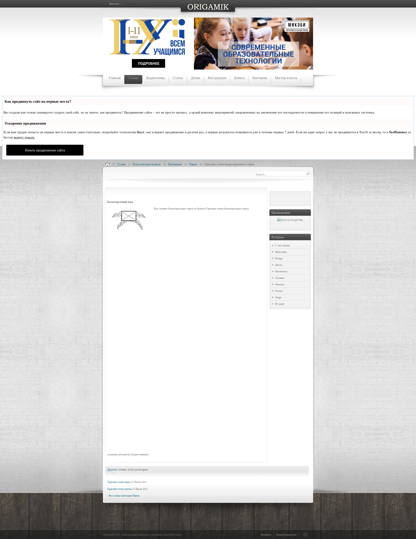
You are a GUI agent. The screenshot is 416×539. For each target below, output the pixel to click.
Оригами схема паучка (119, 488)
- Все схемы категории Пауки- (123, 495)
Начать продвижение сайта (45, 150)
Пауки (193, 164)
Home (107, 164)
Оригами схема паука (118, 482)
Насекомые (175, 164)
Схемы (121, 164)
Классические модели (147, 164)
